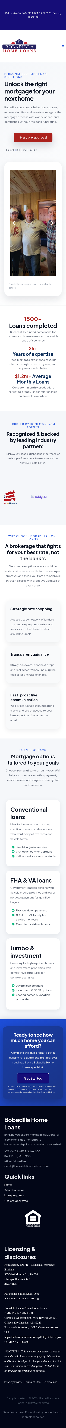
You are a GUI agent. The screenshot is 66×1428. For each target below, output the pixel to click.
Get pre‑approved (16, 1201)
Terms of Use (32, 1382)
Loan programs (14, 1195)
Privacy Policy (13, 1382)
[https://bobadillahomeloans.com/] (19, 46)
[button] (62, 46)
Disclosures (50, 1382)
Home (8, 1185)
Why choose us (14, 1190)
